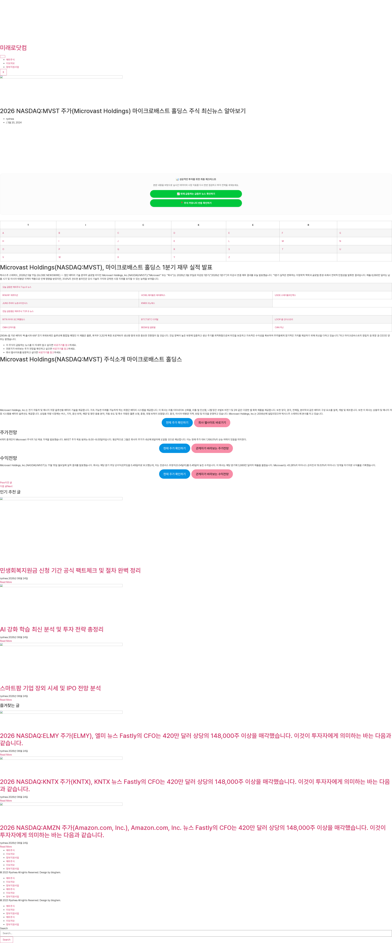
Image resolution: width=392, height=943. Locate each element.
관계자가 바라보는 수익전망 (212, 474)
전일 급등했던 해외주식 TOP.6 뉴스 (18, 311)
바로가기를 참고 (62, 345)
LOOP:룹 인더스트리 (284, 319)
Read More (6, 582)
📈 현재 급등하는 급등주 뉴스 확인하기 (196, 193)
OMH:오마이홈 (8, 327)
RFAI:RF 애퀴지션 (10, 295)
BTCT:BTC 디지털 (149, 319)
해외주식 (10, 59)
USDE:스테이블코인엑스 (285, 295)
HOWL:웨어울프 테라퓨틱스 (153, 295)
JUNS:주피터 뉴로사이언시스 (15, 303)
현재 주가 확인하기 (177, 422)
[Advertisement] (92, 21)
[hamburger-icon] (2, 56)
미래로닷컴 (13, 48)
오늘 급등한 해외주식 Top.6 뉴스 (16, 287)
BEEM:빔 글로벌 (148, 327)
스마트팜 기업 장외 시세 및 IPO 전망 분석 (50, 688)
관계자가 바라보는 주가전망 (212, 448)
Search (4, 928)
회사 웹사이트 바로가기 (212, 422)
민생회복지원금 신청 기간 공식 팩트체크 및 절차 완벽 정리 (70, 570)
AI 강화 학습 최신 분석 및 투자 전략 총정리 (52, 629)
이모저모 (10, 63)
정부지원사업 (12, 67)
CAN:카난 (279, 327)
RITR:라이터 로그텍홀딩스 (13, 319)
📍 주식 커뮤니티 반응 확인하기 (196, 203)
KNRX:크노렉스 (148, 303)
